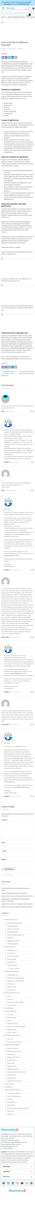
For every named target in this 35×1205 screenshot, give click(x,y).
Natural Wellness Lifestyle (12, 971)
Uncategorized (9, 1087)
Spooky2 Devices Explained (12, 1045)
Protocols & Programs (10, 1011)
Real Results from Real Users (13, 1035)
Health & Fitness (11, 987)
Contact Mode (11, 953)
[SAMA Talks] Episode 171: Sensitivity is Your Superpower (8, 373)
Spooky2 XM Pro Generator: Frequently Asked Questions (16, 904)
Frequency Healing (12, 926)
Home (3, 17)
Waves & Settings (15, 968)
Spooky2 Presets (11, 1029)
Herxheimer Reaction (13, 956)
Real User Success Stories (14, 1042)
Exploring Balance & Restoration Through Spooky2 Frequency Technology (15, 900)
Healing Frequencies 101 (11, 919)
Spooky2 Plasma (11, 1075)
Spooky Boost (11, 1054)
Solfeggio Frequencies (13, 941)
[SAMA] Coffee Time (12, 975)
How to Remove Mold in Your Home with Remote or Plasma (15, 889)
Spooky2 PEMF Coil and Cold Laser (16, 1072)
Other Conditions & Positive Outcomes (18, 1108)
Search (31, 11)
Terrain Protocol (11, 1032)
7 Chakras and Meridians (14, 1093)
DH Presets (10, 1014)
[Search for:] (17, 875)
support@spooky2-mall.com (12, 555)
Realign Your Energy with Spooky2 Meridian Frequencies (17, 907)
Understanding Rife (12, 944)
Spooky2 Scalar (11, 1078)
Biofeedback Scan (12, 950)
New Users (10, 999)
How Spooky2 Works (10, 947)
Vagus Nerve (10, 1111)
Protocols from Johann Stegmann (16, 1026)
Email (5, 851)
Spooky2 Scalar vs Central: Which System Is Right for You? (17, 896)
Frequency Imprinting (13, 929)
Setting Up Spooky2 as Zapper (15, 1002)
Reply (32, 411)
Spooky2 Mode (11, 962)
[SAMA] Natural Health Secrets (15, 978)
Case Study (10, 1039)
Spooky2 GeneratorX (12, 1069)
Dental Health (11, 1102)
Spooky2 (20, 48)
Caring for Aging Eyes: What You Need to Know (14, 893)
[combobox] (15, 11)
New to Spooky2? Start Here (12, 993)
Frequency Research (13, 932)
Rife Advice (10, 938)
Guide (9, 996)
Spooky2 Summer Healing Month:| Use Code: (17, 3)
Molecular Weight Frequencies (15, 935)
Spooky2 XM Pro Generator (14, 1081)
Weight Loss (10, 1114)
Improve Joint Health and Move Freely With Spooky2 (26, 373)
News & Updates (9, 1008)
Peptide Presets (11, 1017)
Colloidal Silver (11, 984)
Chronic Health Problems (14, 1096)
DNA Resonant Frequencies (15, 923)
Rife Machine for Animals (14, 1051)
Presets (9, 1020)
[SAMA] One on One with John (15, 981)
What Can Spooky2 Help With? (16, 17)
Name (3, 842)
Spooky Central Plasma (13, 1057)
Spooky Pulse (10, 1063)
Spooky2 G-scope (12, 1066)
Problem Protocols (12, 1023)
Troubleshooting (9, 1084)
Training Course (11, 1005)
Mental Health (11, 1105)
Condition (3, 48)
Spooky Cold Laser (12, 1060)
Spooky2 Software (12, 965)
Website (3, 859)
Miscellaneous (11, 990)
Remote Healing (11, 959)
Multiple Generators (12, 1048)
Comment (4, 820)
